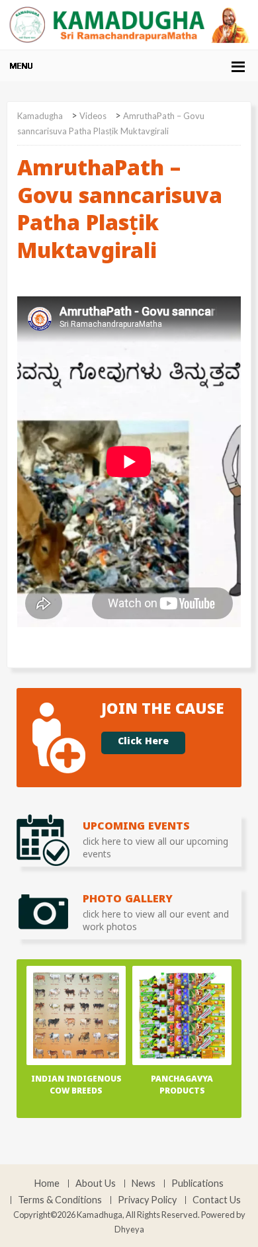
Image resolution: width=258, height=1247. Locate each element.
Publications (197, 1183)
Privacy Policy (147, 1200)
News (143, 1183)
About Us (95, 1183)
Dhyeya (129, 1229)
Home (47, 1183)
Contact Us (217, 1200)
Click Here (143, 743)
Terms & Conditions (60, 1200)
